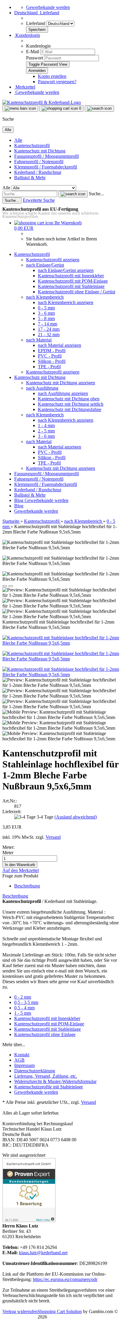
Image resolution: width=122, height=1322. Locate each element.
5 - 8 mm (46, 318)
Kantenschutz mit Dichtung (39, 150)
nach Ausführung (42, 388)
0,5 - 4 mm (24, 1007)
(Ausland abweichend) (75, 816)
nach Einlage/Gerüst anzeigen (66, 270)
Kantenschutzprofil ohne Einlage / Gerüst (76, 291)
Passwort (34, 57)
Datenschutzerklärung (34, 1070)
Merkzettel (24, 86)
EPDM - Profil (51, 350)
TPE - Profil (49, 366)
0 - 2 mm (22, 997)
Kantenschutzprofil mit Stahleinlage (71, 286)
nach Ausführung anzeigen (63, 393)
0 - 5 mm (46, 307)
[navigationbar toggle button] (20, 108)
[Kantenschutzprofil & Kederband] (41, 102)
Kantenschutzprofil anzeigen (52, 259)
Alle (18, 140)
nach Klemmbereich (45, 297)
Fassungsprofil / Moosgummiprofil (46, 156)
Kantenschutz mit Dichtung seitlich (70, 404)
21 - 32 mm (49, 334)
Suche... (96, 193)
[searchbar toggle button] (99, 108)
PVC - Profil (50, 355)
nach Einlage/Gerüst (45, 264)
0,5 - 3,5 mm (26, 1002)
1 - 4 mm (46, 425)
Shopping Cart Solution (60, 1311)
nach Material (39, 339)
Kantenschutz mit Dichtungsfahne (69, 409)
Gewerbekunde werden (48, 7)
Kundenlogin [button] (27, 35)
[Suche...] (73, 194)
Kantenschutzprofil (32, 145)
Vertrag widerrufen (20, 1311)
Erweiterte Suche (39, 200)
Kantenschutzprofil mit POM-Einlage (73, 281)
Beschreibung (27, 885)
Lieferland (36, 23)
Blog (19, 500)
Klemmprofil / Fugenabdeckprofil (45, 166)
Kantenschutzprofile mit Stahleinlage (48, 1086)
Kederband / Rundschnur (37, 172)
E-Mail (32, 51)
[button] (36, 12)
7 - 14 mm (47, 323)
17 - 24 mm (49, 329)
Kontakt (21, 1054)
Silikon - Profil (51, 361)
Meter (7, 852)
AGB (19, 1060)
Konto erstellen (52, 76)
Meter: (8, 847)
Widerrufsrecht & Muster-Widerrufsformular (55, 1081)
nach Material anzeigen (59, 345)
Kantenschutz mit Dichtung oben (68, 398)
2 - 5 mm (46, 430)
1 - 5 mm (22, 1013)
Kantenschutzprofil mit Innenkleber (71, 275)
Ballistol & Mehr (30, 177)
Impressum (24, 1065)
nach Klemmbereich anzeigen (65, 302)
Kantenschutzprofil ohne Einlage (45, 1034)
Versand (88, 1102)
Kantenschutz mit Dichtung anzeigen (60, 382)
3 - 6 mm (46, 313)
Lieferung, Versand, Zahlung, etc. (45, 1076)
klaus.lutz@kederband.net (43, 1252)
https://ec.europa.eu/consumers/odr (65, 1279)
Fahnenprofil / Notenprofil (38, 161)
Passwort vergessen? (57, 81)
